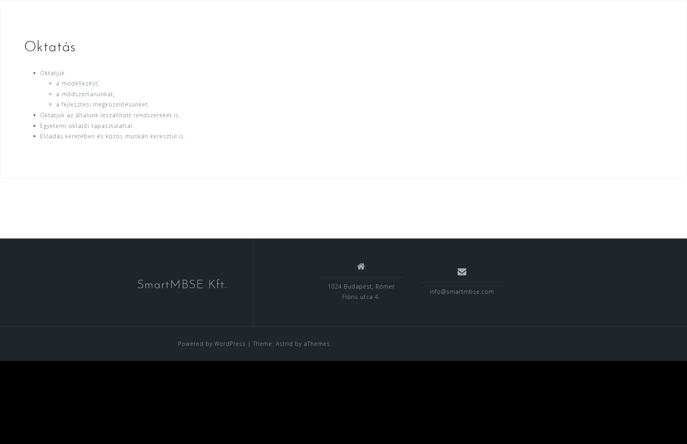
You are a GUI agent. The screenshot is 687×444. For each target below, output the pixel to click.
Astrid (284, 343)
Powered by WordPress (212, 343)
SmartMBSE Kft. (182, 285)
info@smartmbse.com (462, 291)
